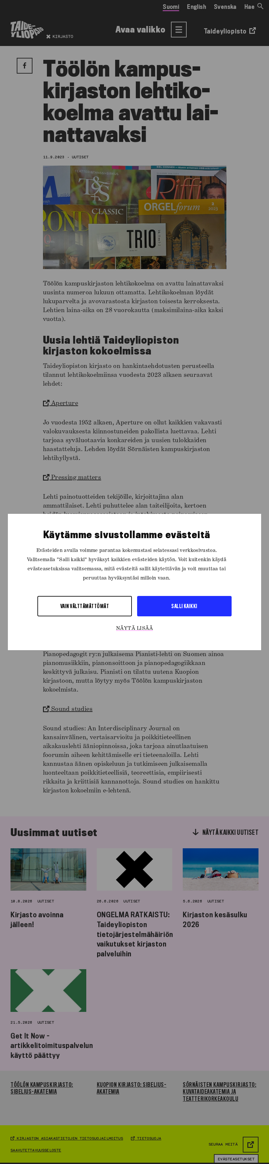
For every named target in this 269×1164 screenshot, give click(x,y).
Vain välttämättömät (84, 606)
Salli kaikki (184, 606)
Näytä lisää (134, 628)
